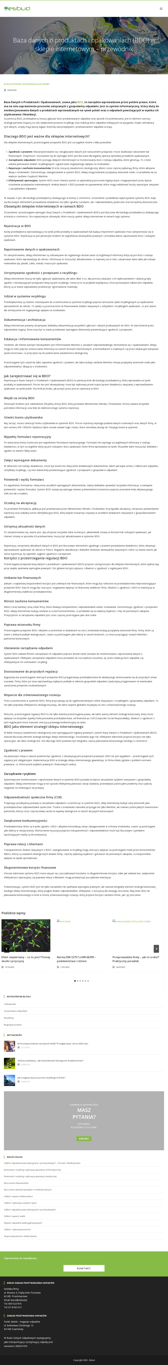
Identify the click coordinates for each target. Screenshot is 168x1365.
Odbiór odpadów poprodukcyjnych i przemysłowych (30, 1209)
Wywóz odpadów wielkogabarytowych (23, 1222)
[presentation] (26, 935)
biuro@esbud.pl (19, 1300)
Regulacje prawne (40, 84)
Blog (6, 84)
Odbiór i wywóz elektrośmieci (18, 1196)
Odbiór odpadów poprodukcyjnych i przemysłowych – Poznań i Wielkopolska (42, 1163)
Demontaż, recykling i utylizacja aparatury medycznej (30, 1176)
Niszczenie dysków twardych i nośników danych (28, 1189)
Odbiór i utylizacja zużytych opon (20, 1202)
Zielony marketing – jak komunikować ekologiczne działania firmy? (51, 1060)
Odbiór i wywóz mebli (14, 1216)
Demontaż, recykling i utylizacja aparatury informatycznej (32, 1169)
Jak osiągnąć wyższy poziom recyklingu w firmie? (41, 1077)
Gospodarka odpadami (21, 84)
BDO (80, 102)
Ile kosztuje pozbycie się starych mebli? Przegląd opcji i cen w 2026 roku (53, 1043)
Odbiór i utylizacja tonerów (17, 1229)
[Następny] (156, 949)
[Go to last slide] (6, 949)
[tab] (75, 981)
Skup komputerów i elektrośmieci (20, 1236)
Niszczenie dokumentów (16, 1183)
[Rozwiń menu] (161, 8)
